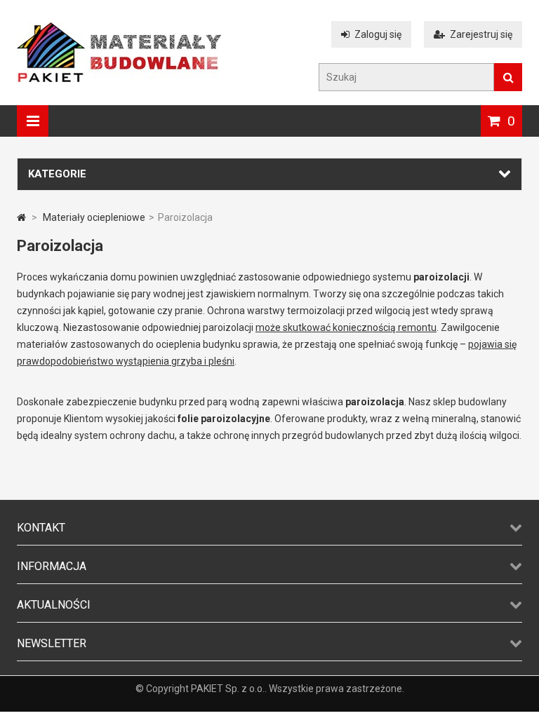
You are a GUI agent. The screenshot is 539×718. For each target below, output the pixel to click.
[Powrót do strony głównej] (21, 217)
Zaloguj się (377, 34)
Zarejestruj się (481, 34)
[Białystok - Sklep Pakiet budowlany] (119, 78)
